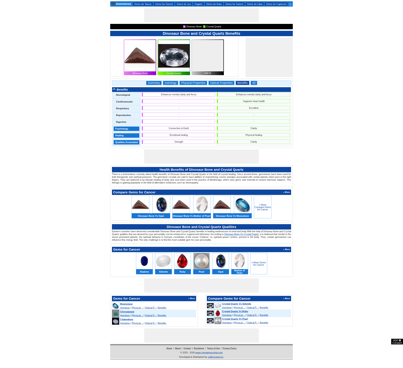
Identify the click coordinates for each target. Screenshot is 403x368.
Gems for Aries (214, 4)
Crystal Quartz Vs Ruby (235, 311)
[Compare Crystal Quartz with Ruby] (214, 313)
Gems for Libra (254, 4)
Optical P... (150, 307)
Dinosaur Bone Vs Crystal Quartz (241, 234)
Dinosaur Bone (140, 73)
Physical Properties (193, 83)
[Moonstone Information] (115, 306)
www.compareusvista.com (209, 352)
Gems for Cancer (234, 4)
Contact (187, 348)
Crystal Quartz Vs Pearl (235, 319)
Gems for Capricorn (276, 4)
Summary (154, 83)
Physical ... (137, 307)
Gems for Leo (184, 4)
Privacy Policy (230, 348)
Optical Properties (221, 83)
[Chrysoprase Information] (115, 313)
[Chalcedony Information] (115, 321)
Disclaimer (199, 348)
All (253, 83)
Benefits (242, 83)
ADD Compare (397, 341)
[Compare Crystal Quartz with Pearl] (214, 320)
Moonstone (126, 304)
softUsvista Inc (215, 357)
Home (169, 348)
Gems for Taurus (143, 4)
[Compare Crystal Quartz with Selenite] (214, 305)
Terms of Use (213, 348)
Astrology (170, 83)
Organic (198, 4)
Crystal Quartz (173, 73)
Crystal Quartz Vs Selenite (236, 303)
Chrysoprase (127, 311)
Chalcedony (126, 319)
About (178, 348)
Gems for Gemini (164, 4)
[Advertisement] (201, 15)
